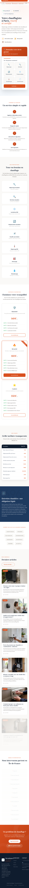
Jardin (14, 862)
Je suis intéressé (14, 335)
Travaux (15, 860)
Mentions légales (10, 885)
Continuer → (14, 86)
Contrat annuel (20, 80)
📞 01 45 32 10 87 (15, 841)
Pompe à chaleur (20, 73)
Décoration (15, 866)
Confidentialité (21, 885)
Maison (14, 864)
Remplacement (9, 73)
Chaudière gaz (9, 80)
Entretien (20, 65)
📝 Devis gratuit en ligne (14, 845)
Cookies (15, 885)
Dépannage (9, 65)
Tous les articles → (8, 564)
